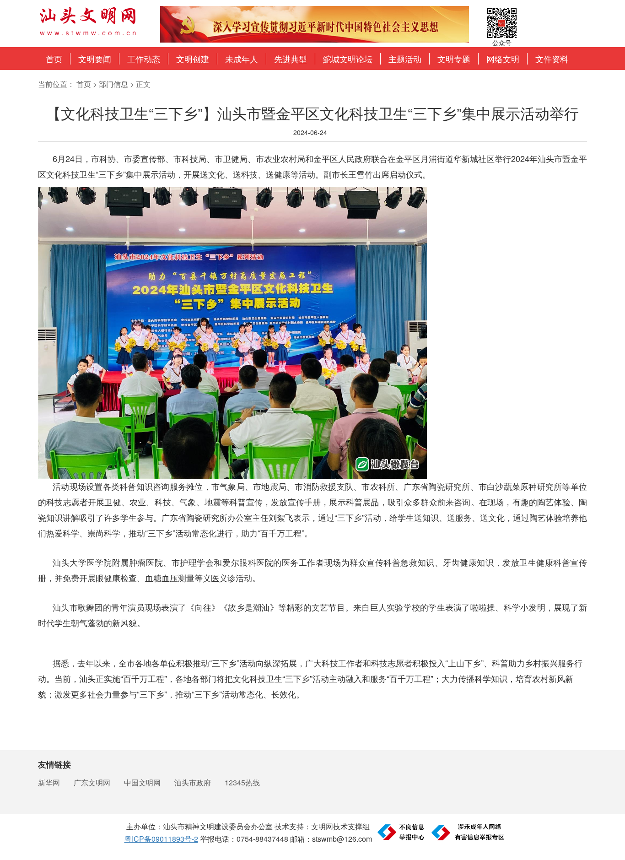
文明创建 (192, 59)
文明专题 (453, 59)
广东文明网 (92, 782)
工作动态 (143, 59)
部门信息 (113, 84)
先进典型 (290, 59)
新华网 (49, 782)
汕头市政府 (192, 782)
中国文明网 (142, 782)
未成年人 (241, 59)
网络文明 (502, 59)
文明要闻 (94, 59)
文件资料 (551, 59)
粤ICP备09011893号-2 (161, 838)
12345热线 (242, 782)
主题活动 (404, 59)
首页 (54, 59)
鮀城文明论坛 (347, 59)
